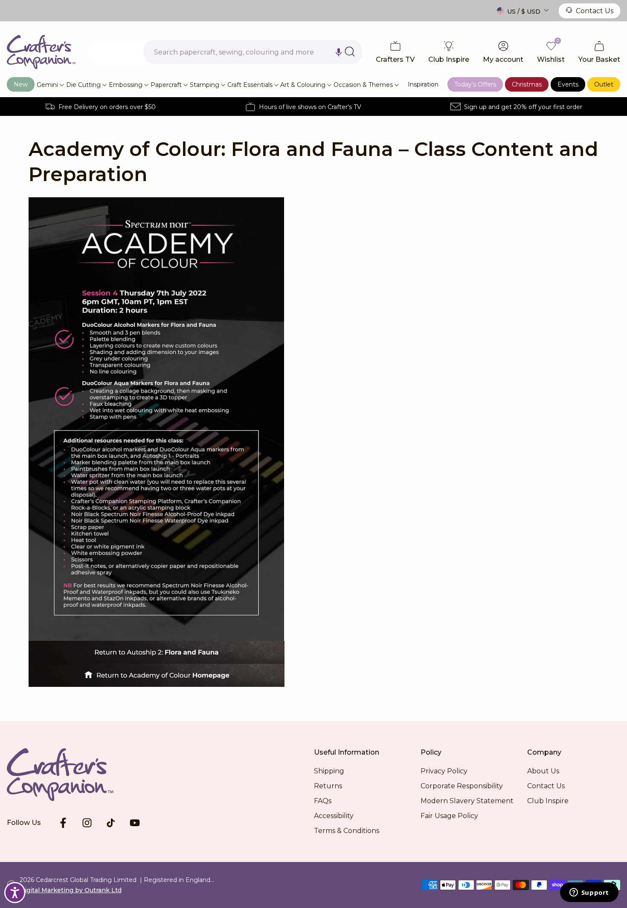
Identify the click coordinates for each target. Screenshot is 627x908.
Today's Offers (475, 84)
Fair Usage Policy (449, 816)
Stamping (204, 85)
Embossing (125, 85)
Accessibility (334, 816)
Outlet (603, 84)
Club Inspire (548, 801)
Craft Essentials (250, 85)
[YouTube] (135, 823)
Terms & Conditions (346, 831)
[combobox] (253, 52)
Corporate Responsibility (462, 786)
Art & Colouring (302, 85)
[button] (338, 52)
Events (567, 84)
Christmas (527, 84)
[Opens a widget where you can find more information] (589, 893)
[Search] (350, 51)
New (21, 84)
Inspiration (423, 84)
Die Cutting (83, 85)
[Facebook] (63, 823)
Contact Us (594, 11)
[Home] (41, 52)
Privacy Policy (444, 771)
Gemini (47, 85)
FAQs (322, 801)
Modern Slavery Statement (467, 801)
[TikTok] (111, 823)
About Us (543, 771)
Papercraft (166, 85)
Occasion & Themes (363, 85)
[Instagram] (87, 823)
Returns (328, 786)
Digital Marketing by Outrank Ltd (71, 890)
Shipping (329, 771)
